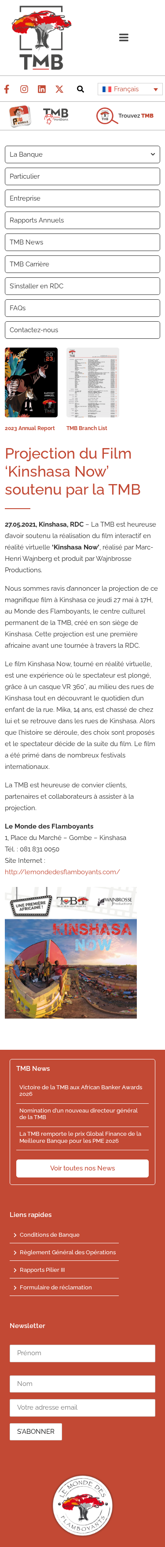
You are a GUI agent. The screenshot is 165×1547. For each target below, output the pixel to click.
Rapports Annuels (37, 220)
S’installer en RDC (36, 286)
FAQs (18, 308)
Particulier (25, 176)
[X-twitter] (59, 89)
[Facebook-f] (6, 89)
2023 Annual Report (30, 428)
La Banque (26, 154)
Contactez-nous (34, 330)
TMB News (26, 242)
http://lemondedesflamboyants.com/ (62, 872)
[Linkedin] (41, 89)
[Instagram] (24, 89)
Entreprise (25, 198)
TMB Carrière (29, 264)
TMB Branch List (86, 428)
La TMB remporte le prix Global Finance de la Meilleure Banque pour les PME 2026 (80, 1137)
